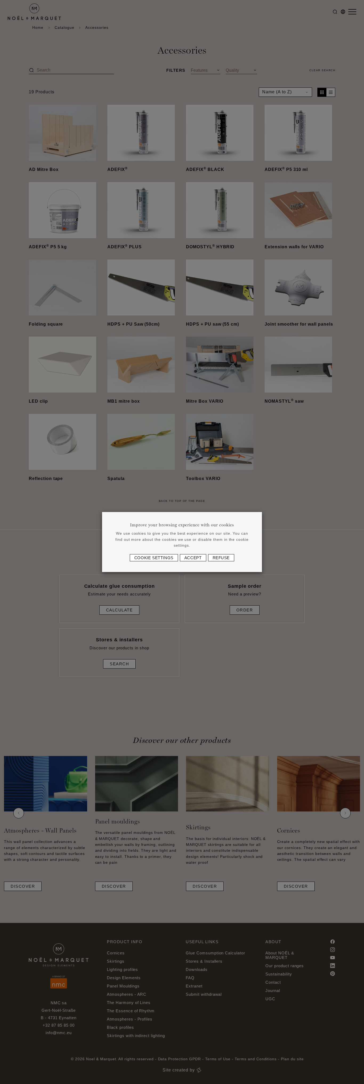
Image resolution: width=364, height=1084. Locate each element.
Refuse (221, 557)
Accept (193, 557)
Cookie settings (153, 557)
